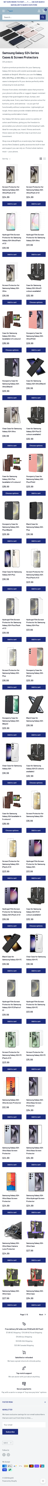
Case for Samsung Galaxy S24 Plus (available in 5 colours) (11, 479)
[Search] (43, 17)
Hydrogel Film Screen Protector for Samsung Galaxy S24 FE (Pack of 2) (11, 1005)
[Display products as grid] (41, 159)
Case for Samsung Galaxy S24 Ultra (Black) (36, 382)
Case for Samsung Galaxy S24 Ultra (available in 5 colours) (11, 336)
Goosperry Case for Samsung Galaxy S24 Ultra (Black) (10, 384)
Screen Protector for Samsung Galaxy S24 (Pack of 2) (10, 864)
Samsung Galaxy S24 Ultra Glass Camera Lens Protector (10, 1246)
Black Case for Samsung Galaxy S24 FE (12, 958)
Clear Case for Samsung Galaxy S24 (12, 767)
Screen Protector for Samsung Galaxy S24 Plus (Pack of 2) (34, 575)
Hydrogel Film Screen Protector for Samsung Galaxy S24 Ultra (35, 237)
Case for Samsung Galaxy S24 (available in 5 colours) (11, 816)
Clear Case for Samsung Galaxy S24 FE (36, 958)
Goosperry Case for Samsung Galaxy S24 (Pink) (34, 673)
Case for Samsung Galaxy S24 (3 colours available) (35, 768)
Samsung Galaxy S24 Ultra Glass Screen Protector (34, 1103)
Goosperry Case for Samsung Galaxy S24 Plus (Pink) (34, 479)
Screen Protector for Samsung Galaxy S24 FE (36, 1053)
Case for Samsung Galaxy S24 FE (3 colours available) (33, 912)
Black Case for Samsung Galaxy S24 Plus (34, 527)
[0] (43, 10)
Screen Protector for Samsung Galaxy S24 (34, 814)
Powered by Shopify (9, 1481)
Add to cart (12, 204)
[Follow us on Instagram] (8, 1454)
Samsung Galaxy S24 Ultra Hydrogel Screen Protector (35, 1198)
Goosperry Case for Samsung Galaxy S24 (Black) (10, 721)
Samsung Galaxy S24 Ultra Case (34, 1244)
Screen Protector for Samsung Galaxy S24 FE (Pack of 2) (12, 1055)
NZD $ (6, 1443)
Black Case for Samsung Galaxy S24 (34, 719)
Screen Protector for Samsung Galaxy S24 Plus (10, 673)
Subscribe (10, 1432)
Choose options (36, 302)
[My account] (39, 11)
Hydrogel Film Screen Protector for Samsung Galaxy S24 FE (35, 1004)
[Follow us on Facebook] (4, 1454)
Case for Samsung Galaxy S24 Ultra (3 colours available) (33, 288)
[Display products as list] (45, 159)
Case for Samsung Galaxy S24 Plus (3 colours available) (33, 431)
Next (41, 1314)
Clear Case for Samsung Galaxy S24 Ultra (12, 429)
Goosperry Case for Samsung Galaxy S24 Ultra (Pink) (34, 336)
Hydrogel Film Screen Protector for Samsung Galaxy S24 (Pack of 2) (11, 912)
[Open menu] (3, 11)
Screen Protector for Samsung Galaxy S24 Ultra (10, 288)
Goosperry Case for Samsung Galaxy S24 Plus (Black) (10, 527)
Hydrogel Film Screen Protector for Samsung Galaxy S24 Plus (35, 622)
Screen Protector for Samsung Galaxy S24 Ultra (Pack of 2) (10, 190)
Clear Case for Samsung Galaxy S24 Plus (12, 573)
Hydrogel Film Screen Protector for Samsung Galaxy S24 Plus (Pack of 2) (11, 623)
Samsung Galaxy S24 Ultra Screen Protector (11, 1101)
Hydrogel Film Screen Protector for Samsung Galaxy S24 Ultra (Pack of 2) (11, 238)
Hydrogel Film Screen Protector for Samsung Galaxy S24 (35, 864)
